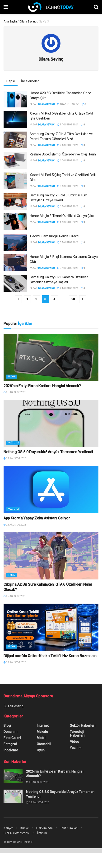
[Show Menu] (6, 7)
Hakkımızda (44, 828)
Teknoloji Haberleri (77, 733)
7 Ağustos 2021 (68, 145)
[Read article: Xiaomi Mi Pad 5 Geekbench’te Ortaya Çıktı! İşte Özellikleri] (15, 119)
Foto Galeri (12, 738)
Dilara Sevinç (28, 21)
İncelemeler (30, 81)
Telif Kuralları (69, 828)
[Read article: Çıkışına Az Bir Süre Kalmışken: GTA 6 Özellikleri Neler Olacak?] (51, 555)
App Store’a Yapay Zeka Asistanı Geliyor (37, 518)
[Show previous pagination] (18, 299)
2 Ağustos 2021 (68, 268)
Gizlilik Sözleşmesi (16, 833)
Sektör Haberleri (83, 725)
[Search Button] (96, 7)
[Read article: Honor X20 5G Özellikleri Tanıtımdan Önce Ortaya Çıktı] (15, 99)
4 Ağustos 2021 (68, 222)
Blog (11, 376)
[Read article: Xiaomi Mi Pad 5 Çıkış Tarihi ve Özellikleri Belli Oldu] (15, 181)
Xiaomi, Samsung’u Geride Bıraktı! (54, 236)
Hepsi (10, 81)
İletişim (42, 833)
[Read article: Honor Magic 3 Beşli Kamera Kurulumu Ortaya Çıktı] (15, 262)
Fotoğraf (10, 744)
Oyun (11, 575)
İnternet (43, 725)
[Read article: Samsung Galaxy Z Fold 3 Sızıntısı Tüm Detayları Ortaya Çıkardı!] (15, 201)
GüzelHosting (13, 706)
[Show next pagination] (82, 299)
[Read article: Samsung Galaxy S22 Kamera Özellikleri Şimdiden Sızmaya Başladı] (15, 283)
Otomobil (44, 744)
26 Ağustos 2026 (16, 392)
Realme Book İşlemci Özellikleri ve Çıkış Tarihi (63, 154)
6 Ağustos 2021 (68, 160)
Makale (42, 732)
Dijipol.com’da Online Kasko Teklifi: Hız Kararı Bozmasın (50, 656)
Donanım (11, 732)
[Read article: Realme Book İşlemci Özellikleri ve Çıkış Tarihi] (15, 160)
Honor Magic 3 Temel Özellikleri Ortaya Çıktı (62, 216)
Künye (24, 828)
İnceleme (11, 750)
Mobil (41, 738)
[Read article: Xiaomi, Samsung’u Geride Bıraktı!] (15, 242)
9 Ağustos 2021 (68, 124)
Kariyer (8, 828)
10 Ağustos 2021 (69, 104)
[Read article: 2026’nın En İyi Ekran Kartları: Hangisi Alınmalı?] (51, 357)
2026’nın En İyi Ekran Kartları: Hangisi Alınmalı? (42, 386)
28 (73, 299)
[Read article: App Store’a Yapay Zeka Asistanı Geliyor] (51, 489)
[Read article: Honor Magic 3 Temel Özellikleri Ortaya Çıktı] (15, 221)
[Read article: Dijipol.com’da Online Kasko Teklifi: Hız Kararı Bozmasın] (51, 627)
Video (74, 741)
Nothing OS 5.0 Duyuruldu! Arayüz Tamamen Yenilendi (48, 452)
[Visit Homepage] (51, 7)
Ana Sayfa (10, 21)
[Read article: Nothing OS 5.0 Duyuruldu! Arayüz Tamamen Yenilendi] (51, 423)
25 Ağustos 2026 (16, 458)
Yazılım (13, 442)
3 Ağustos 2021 (68, 242)
